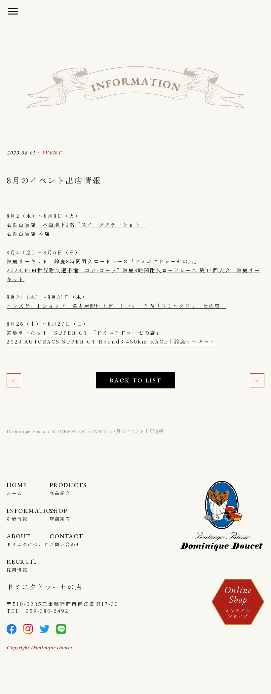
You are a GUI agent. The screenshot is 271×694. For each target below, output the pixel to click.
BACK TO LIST (136, 380)
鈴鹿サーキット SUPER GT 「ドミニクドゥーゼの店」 (84, 332)
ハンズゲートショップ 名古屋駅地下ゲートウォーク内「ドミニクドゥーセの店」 (116, 305)
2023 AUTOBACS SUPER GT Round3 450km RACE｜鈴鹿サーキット (111, 341)
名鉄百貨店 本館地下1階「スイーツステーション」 (76, 224)
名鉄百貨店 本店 (29, 233)
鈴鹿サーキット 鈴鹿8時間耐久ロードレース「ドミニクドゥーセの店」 (103, 261)
